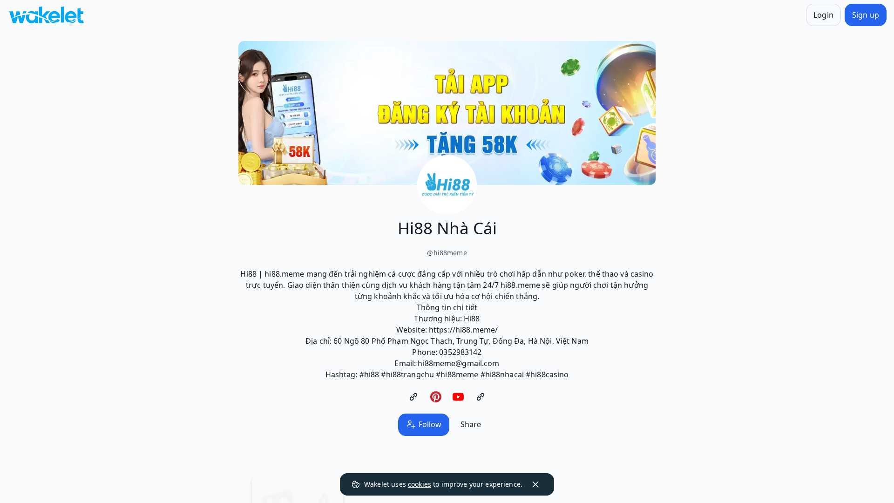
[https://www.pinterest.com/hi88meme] (435, 396)
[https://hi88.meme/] (413, 396)
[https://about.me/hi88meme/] (480, 396)
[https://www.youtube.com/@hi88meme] (458, 396)
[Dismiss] (535, 484)
